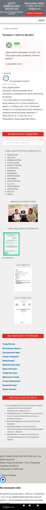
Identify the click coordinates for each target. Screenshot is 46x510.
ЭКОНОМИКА (12, 179)
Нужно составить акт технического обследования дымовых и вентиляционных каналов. (23, 437)
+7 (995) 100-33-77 (34, 6)
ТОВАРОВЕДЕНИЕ (13, 186)
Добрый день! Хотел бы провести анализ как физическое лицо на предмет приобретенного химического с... (24, 408)
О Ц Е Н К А (11, 184)
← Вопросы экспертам (10, 28)
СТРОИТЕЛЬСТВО (13, 163)
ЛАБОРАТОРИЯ (12, 155)
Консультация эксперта (23, 397)
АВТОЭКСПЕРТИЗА (13, 181)
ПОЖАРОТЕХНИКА (13, 176)
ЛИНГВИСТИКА (12, 189)
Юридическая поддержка (23, 134)
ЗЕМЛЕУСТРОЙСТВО (14, 165)
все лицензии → (8, 258)
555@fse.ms (34, 8)
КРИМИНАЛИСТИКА (14, 160)
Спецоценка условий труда (11, 469)
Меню (41, 20)
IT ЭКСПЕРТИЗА (12, 168)
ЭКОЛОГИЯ (11, 158)
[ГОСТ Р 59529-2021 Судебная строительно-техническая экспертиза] (23, 323)
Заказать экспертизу (35, 13)
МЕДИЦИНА (11, 171)
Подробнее (5, 503)
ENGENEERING (12, 173)
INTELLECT (10, 192)
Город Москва (8, 344)
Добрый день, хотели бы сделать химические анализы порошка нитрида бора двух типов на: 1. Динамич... (25, 429)
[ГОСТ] (23, 291)
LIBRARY (10, 194)
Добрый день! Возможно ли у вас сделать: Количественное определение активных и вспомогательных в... (25, 416)
